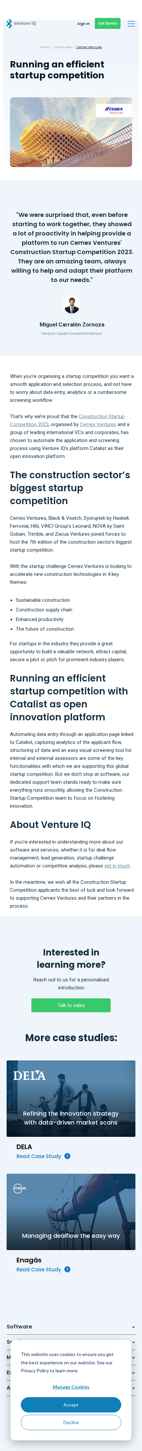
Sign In (83, 23)
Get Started (107, 23)
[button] (131, 23)
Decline (71, 1422)
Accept (71, 1404)
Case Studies (62, 47)
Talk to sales (71, 1005)
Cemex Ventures (89, 47)
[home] (18, 20)
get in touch (117, 866)
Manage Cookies (71, 1387)
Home (45, 47)
